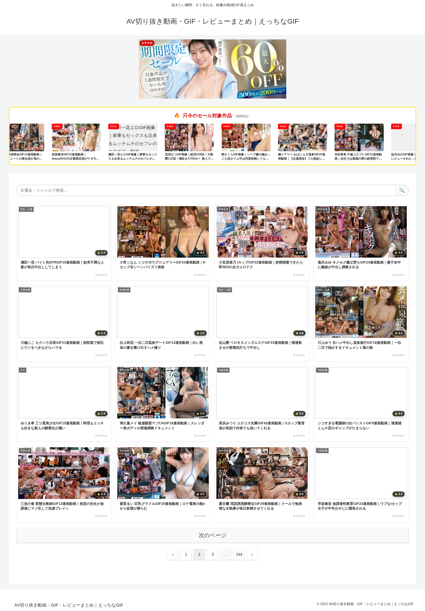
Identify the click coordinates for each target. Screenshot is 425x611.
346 (239, 554)
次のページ (213, 535)
